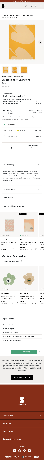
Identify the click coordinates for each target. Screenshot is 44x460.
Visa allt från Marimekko (11, 261)
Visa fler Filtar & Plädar (10, 332)
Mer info (38, 130)
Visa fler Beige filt (9, 328)
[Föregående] (4, 42)
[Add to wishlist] (12, 249)
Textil (4, 15)
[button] (5, 86)
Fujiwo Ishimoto (7, 76)
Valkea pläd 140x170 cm (9, 17)
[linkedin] (29, 450)
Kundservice (8, 415)
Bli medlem (38, 102)
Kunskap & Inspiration (12, 439)
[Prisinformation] (11, 111)
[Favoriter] (31, 5)
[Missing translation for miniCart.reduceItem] (3, 352)
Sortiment (7, 423)
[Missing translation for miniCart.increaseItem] (8, 352)
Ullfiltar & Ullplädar (25, 15)
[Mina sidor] (26, 5)
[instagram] (19, 450)
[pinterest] (24, 450)
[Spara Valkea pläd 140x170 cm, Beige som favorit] (40, 352)
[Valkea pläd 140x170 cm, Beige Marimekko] (22, 42)
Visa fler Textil (8, 325)
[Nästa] (40, 42)
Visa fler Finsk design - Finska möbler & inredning (19, 336)
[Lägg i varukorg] (16, 249)
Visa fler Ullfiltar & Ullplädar (12, 340)
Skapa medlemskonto (22, 377)
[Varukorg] (36, 5)
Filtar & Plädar (12, 15)
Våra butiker (8, 431)
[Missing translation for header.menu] (41, 5)
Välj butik (38, 136)
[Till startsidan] (3, 6)
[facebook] (14, 450)
